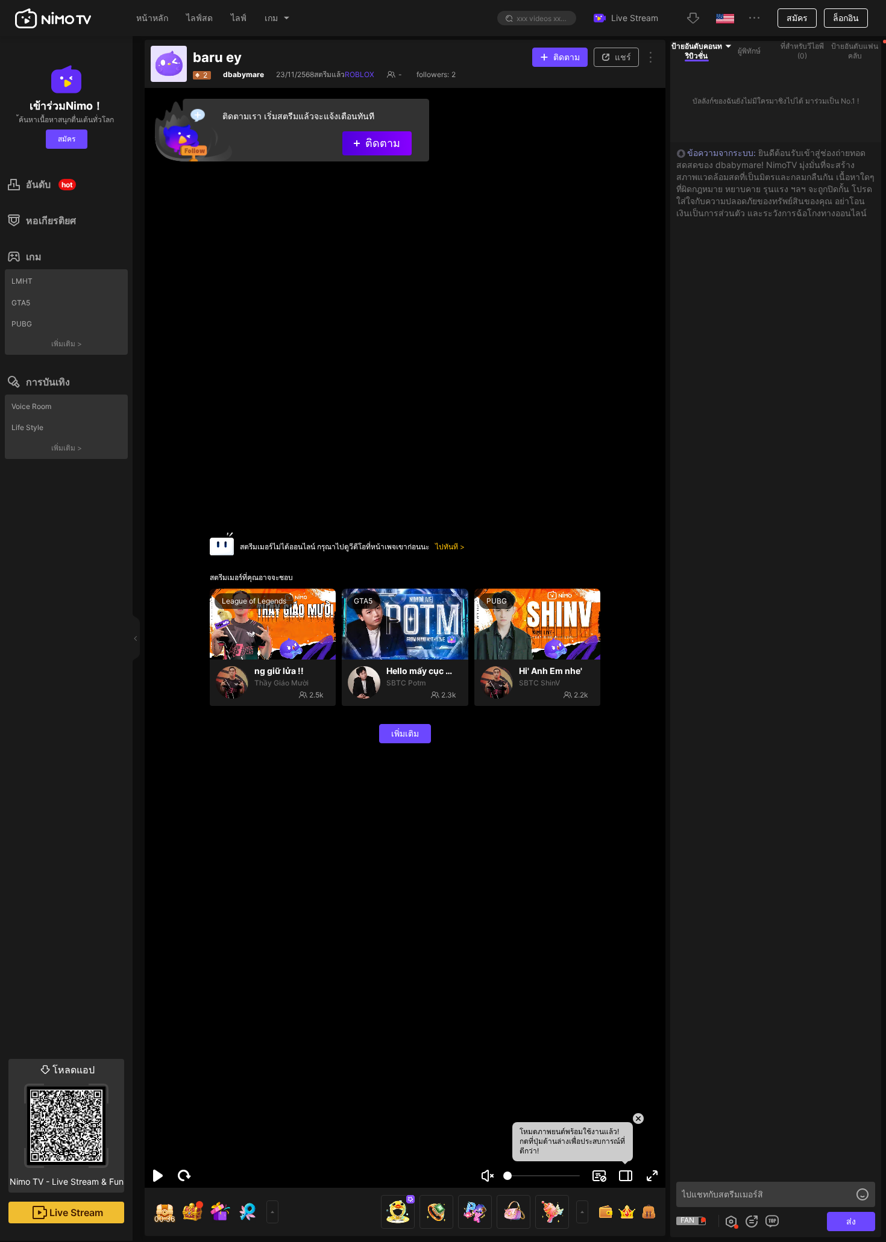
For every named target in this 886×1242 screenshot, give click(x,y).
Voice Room (31, 406)
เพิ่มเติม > (66, 343)
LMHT (22, 281)
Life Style (27, 427)
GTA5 (20, 302)
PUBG (21, 323)
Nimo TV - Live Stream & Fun (67, 1125)
